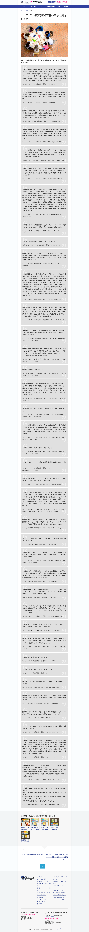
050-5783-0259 (29, 914)
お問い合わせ (41, 901)
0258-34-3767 (53, 918)
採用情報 (39, 904)
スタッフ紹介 (41, 897)
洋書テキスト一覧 (51, 6)
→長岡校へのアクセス (50, 916)
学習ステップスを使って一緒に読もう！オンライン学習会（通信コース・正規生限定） (57, 857)
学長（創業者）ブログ (43, 892)
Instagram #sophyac (58, 897)
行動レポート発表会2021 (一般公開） (32, 854)
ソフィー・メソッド (43, 899)
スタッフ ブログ (41, 895)
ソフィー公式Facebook (59, 892)
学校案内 (66, 6)
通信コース (33, 6)
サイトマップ (57, 929)
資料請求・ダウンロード (44, 881)
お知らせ (27, 849)
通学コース (25, 6)
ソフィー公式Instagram (59, 895)
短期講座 (41, 6)
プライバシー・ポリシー (60, 899)
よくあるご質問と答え (43, 879)
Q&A (59, 6)
